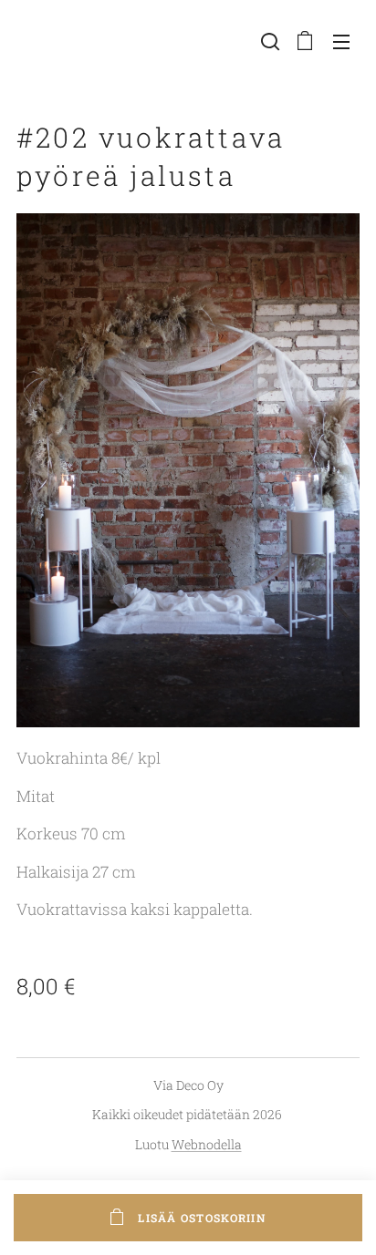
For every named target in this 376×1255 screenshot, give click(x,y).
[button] (268, 41)
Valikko (341, 41)
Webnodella (207, 1144)
